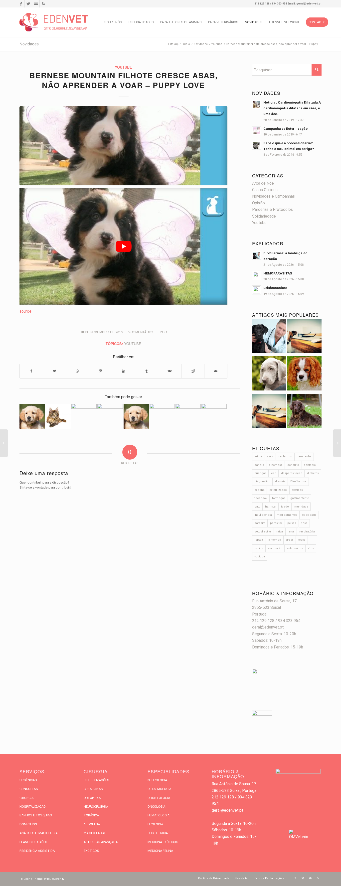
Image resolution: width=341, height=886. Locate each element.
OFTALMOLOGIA (159, 789)
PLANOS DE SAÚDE (33, 842)
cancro (259, 465)
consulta (293, 465)
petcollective (263, 531)
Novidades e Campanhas (273, 196)
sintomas (274, 539)
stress (290, 539)
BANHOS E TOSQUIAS (35, 815)
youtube (132, 343)
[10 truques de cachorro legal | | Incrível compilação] (110, 416)
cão (273, 473)
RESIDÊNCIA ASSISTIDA (37, 851)
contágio (310, 465)
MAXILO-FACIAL (95, 833)
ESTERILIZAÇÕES (96, 780)
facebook (260, 498)
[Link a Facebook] (20, 3)
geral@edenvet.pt (268, 627)
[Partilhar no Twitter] (54, 371)
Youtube (123, 67)
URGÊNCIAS (28, 780)
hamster (270, 506)
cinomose (276, 465)
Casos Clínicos (265, 189)
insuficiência (263, 514)
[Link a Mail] (35, 3)
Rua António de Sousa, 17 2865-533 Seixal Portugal (274, 608)
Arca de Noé (263, 183)
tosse (302, 539)
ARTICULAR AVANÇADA (101, 842)
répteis (259, 539)
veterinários (295, 548)
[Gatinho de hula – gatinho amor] (4, 443)
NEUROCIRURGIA (96, 806)
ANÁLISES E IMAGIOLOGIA (38, 833)
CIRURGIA (26, 798)
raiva (279, 531)
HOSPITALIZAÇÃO (32, 806)
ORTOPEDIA (92, 798)
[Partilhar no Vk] (169, 371)
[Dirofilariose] (304, 412)
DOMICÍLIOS (28, 824)
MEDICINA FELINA (160, 851)
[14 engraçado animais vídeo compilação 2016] (32, 416)
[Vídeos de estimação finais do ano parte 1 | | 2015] (162, 416)
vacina (258, 548)
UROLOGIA (155, 824)
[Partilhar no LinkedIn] (123, 371)
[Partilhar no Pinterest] (100, 371)
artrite (258, 456)
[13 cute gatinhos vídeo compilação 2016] (214, 416)
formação (279, 498)
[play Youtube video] (123, 246)
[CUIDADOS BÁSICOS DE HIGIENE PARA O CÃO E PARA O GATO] (269, 412)
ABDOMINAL (93, 824)
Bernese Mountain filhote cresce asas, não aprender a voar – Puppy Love (123, 80)
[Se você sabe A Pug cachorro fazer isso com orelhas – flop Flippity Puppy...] (337, 443)
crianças (260, 473)
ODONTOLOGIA (159, 798)
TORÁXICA (91, 815)
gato (257, 506)
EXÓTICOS (91, 851)
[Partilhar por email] (215, 371)
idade (285, 506)
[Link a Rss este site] (43, 3)
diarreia (280, 481)
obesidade (309, 514)
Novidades (29, 44)
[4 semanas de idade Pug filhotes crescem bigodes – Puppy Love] (188, 416)
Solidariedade (264, 216)
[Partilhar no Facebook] (31, 371)
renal (291, 531)
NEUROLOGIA (157, 780)
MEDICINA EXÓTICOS (163, 842)
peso (304, 523)
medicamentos (287, 514)
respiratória (307, 531)
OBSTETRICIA (158, 833)
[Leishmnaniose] (269, 374)
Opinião (258, 203)
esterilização (278, 490)
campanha (304, 456)
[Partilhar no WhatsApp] (77, 371)
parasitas (276, 523)
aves (270, 456)
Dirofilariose (298, 481)
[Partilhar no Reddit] (192, 371)
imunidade (301, 506)
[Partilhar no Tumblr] (146, 371)
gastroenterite (299, 498)
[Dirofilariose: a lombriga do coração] (269, 337)
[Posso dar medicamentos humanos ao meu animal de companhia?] (304, 374)
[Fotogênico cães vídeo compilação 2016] (136, 416)
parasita (259, 523)
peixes (291, 523)
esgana (259, 490)
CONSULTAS (28, 789)
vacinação (275, 548)
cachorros (285, 456)
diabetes (313, 473)
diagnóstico (262, 481)
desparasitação (291, 473)
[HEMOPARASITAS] (304, 337)
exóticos (297, 490)
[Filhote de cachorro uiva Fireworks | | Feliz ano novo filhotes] (58, 416)
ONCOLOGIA (156, 806)
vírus (311, 548)
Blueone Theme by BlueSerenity (42, 879)
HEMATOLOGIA (159, 815)
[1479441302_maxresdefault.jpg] (123, 145)
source (25, 311)
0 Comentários (141, 332)
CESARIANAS (93, 789)
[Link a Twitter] (28, 3)
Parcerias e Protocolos (272, 209)
